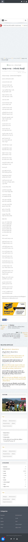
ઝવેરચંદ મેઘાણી (15, 61)
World (4, 470)
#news (13, 413)
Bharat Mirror (6, 423)
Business (5, 457)
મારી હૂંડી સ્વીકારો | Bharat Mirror (10, 342)
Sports (4, 466)
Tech (4, 468)
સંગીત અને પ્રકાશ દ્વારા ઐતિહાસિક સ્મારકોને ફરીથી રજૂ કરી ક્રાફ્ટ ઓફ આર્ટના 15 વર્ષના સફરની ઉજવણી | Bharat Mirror (14, 375)
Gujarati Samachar (7, 416)
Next (17, 322)
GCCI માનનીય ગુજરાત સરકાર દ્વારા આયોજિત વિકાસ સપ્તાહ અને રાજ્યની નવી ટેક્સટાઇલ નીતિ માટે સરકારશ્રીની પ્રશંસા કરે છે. (11, 326)
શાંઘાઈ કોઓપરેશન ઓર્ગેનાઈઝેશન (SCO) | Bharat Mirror (16, 317)
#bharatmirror (12, 411)
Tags (3, 407)
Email (25, 62)
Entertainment (6, 459)
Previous (12, 315)
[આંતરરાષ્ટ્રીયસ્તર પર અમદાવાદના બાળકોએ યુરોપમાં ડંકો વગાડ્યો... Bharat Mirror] (14, 395)
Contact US (5, 425)
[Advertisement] (14, 33)
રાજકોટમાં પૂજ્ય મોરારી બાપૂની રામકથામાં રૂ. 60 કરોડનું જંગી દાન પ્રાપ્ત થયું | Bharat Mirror (12, 351)
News (4, 461)
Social (4, 463)
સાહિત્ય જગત (21, 61)
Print (20, 62)
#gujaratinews (6, 413)
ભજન (4, 474)
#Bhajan (5, 411)
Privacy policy (6, 427)
